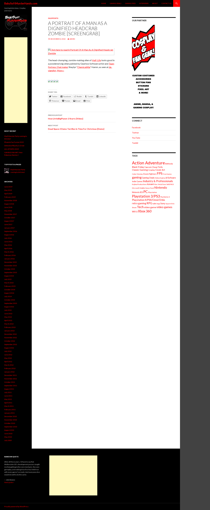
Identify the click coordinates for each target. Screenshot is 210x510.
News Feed (149, 188)
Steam (134, 207)
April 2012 (8, 361)
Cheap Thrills (157, 167)
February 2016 (10, 255)
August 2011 (9, 389)
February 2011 (10, 409)
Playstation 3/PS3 (146, 196)
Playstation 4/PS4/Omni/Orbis (148, 199)
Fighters (152, 174)
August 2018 (9, 204)
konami (150, 184)
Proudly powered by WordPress (16, 506)
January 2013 (9, 331)
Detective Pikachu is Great (14, 146)
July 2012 (8, 351)
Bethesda (169, 164)
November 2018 (10, 200)
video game (150, 207)
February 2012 (10, 368)
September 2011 (10, 385)
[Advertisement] (15, 80)
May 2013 (8, 317)
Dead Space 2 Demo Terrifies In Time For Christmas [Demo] (76, 127)
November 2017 (10, 214)
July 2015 (8, 279)
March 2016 (9, 252)
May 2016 (8, 245)
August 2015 (9, 276)
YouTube (136, 138)
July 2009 (8, 440)
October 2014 (9, 289)
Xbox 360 (144, 211)
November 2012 (10, 337)
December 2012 (10, 334)
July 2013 (8, 310)
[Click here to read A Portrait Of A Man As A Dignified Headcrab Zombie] (81, 51)
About (155, 3)
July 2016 (8, 238)
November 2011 (10, 379)
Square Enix (170, 204)
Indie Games (137, 181)
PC (145, 192)
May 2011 (8, 399)
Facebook (136, 127)
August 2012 (9, 348)
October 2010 (9, 423)
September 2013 (10, 303)
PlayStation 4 (165, 197)
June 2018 (8, 207)
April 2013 (8, 320)
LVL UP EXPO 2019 (11, 149)
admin (72, 39)
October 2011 (9, 382)
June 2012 (8, 355)
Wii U (135, 211)
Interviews (143, 3)
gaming (136, 177)
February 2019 (10, 197)
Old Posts (53, 18)
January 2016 (9, 259)
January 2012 (9, 372)
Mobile (142, 188)
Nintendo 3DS (137, 192)
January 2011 (9, 413)
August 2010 (9, 430)
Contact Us (166, 3)
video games (164, 207)
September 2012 (10, 344)
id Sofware (171, 177)
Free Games (167, 174)
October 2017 (9, 218)
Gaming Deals (115, 3)
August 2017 (9, 221)
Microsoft (135, 188)
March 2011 (9, 406)
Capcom (148, 167)
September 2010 (10, 427)
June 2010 (8, 433)
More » (60, 70)
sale (154, 203)
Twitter (135, 132)
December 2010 (10, 416)
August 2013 (9, 307)
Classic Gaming (140, 169)
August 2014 (9, 293)
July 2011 (8, 392)
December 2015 (10, 262)
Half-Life (96, 60)
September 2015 (10, 272)
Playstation (152, 192)
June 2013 (8, 313)
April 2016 (8, 248)
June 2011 (8, 396)
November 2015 (10, 265)
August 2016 (9, 235)
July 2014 (8, 296)
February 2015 (10, 286)
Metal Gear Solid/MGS (166, 184)
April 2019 (8, 194)
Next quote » (9, 482)
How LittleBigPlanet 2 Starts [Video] (65, 117)
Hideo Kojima (160, 178)
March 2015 (9, 283)
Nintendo (160, 187)
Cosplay (151, 170)
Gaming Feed (130, 3)
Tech (140, 207)
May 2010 (8, 437)
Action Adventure (148, 162)
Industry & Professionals (158, 181)
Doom (146, 174)
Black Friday (138, 167)
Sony (162, 203)
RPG (149, 203)
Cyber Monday (137, 174)
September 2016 (10, 231)
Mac (155, 184)
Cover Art (160, 170)
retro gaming (139, 203)
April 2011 (8, 403)
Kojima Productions (139, 184)
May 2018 (8, 211)
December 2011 (10, 375)
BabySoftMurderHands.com (20, 3)
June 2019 (8, 187)
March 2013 (9, 324)
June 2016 (8, 242)
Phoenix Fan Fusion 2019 (14, 142)
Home (103, 3)
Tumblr (135, 143)
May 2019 (8, 190)
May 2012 (8, 358)
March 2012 (9, 365)
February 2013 (10, 327)
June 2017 (8, 224)
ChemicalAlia (83, 67)
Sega (158, 204)
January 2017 (9, 228)
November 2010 (10, 420)
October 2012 (9, 341)
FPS (159, 173)
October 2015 (9, 269)
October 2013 (9, 300)
